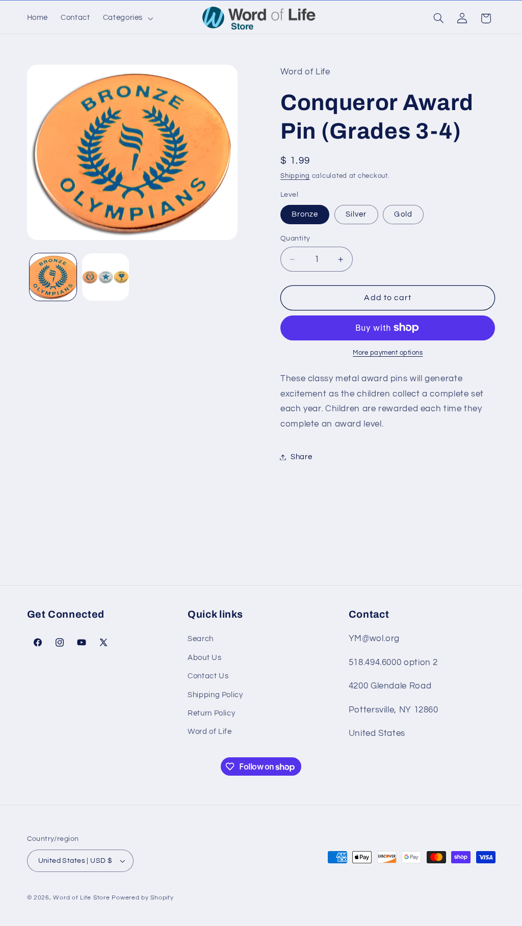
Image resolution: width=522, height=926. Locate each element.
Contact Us (208, 676)
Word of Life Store (81, 898)
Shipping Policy (215, 695)
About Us (204, 658)
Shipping (295, 176)
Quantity (295, 238)
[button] (126, 18)
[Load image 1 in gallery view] (53, 276)
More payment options (388, 353)
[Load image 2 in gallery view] (105, 276)
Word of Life (210, 731)
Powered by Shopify (142, 898)
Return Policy (211, 713)
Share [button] (301, 457)
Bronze (305, 214)
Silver (356, 214)
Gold (403, 214)
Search (201, 639)
